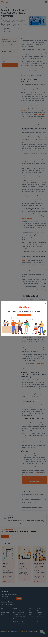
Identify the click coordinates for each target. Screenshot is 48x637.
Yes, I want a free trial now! (24, 314)
